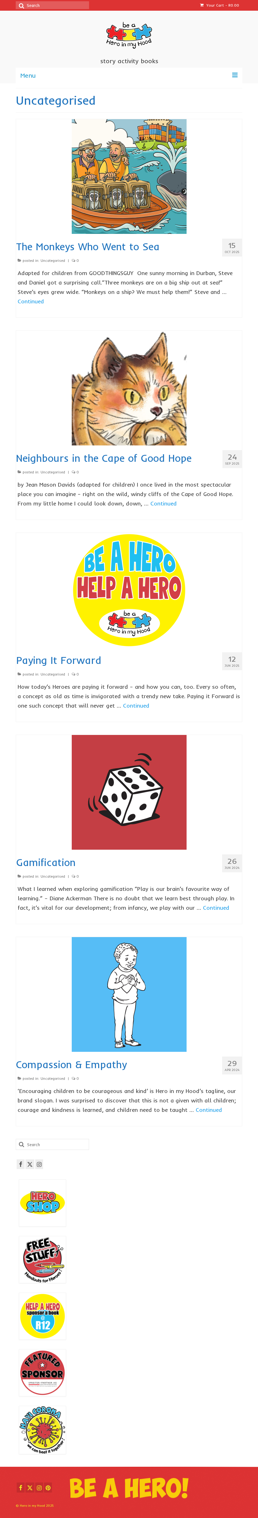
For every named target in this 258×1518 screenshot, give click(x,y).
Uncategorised (53, 260)
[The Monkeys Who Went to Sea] (129, 175)
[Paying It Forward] (129, 589)
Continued (31, 301)
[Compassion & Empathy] (129, 993)
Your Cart (222, 5)
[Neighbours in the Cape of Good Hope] (129, 387)
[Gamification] (129, 791)
